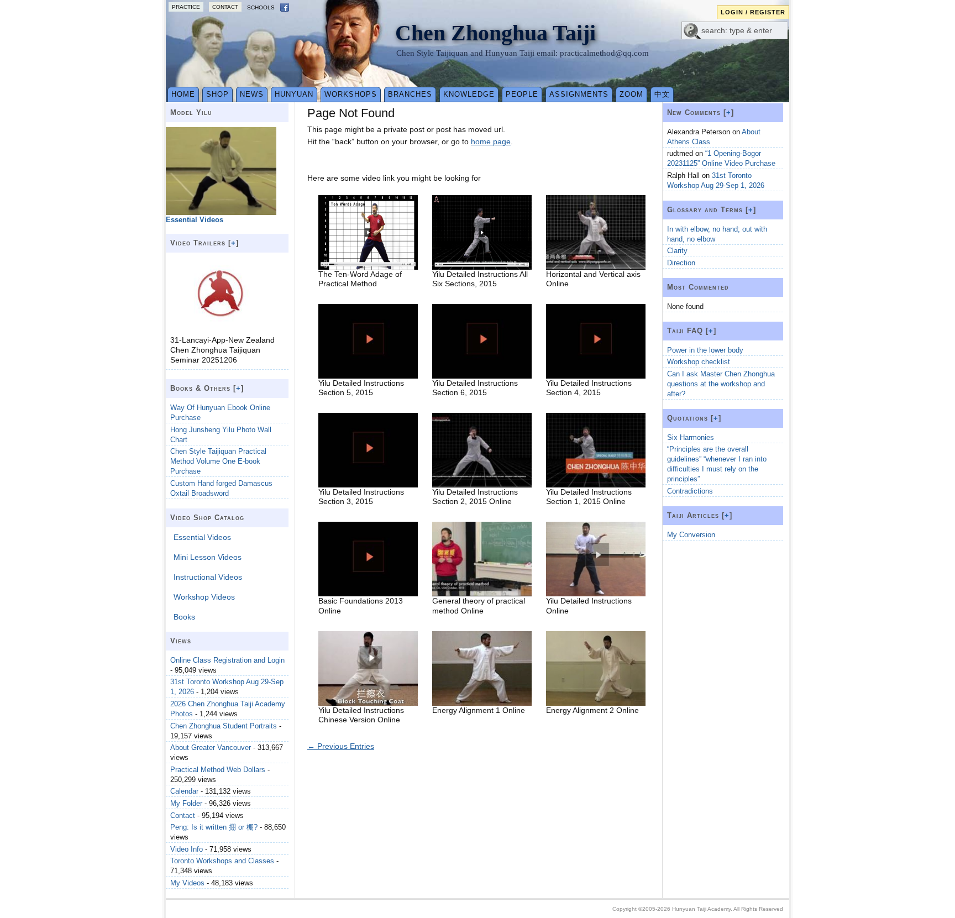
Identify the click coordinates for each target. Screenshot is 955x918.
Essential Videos (202, 537)
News (252, 94)
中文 (662, 94)
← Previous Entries (340, 746)
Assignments (578, 94)
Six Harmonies (690, 437)
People (522, 94)
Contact (225, 7)
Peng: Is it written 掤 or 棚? (214, 827)
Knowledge (469, 94)
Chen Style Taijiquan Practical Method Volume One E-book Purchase (218, 461)
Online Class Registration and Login (227, 660)
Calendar (184, 791)
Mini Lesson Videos (208, 557)
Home (183, 94)
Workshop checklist (698, 362)
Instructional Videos (208, 577)
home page (491, 141)
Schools (261, 7)
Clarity (677, 250)
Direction (681, 263)
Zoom (631, 94)
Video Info (186, 849)
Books (184, 616)
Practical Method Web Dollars (217, 769)
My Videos (187, 883)
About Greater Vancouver (210, 747)
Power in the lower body (705, 350)
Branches (410, 94)
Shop (217, 94)
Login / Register (753, 12)
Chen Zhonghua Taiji (495, 32)
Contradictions (690, 491)
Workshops (350, 94)
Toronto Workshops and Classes (222, 861)
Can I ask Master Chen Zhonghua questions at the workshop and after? (721, 384)
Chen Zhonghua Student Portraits (223, 726)
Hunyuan (294, 94)
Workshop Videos (204, 596)
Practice (186, 7)
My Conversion (691, 535)
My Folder (186, 803)
